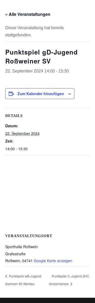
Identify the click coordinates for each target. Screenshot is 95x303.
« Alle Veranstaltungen (27, 14)
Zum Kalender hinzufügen (40, 93)
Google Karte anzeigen (53, 260)
